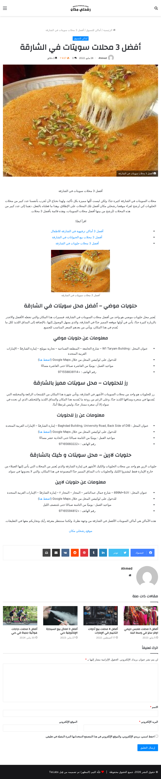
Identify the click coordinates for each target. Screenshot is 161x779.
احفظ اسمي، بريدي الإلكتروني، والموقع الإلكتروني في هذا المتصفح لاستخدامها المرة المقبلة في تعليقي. (100, 736)
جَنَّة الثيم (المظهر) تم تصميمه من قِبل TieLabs (75, 772)
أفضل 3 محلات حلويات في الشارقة (77, 243)
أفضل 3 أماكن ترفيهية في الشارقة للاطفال (77, 231)
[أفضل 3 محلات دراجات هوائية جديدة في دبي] (20, 616)
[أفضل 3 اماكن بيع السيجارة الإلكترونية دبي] (60, 616)
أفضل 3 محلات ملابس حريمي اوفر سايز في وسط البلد (141, 630)
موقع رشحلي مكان (80, 531)
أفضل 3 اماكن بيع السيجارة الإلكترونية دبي (62, 630)
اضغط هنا (45, 360)
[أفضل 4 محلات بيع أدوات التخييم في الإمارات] (100, 616)
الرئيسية (108, 30)
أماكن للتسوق (93, 30)
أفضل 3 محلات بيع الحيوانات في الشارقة (77, 237)
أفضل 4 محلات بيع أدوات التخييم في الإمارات (103, 630)
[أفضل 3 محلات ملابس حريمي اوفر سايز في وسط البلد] (141, 616)
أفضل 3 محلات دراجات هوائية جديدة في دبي (24, 630)
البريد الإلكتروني (148, 721)
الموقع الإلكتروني (68, 721)
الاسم (154, 707)
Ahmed (103, 58)
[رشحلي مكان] (80, 8)
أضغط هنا (45, 432)
